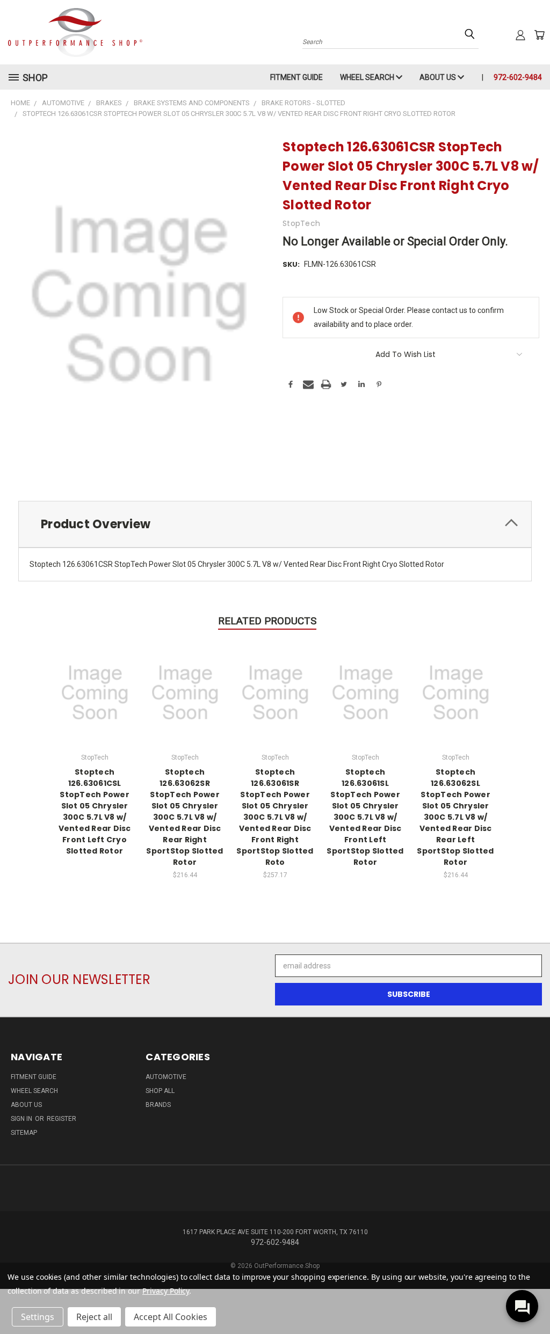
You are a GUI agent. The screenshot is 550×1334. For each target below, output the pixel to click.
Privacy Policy (165, 1291)
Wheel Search (368, 77)
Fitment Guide (296, 77)
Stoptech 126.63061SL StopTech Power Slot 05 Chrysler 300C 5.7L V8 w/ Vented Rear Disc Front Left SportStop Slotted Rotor (365, 817)
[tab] (275, 524)
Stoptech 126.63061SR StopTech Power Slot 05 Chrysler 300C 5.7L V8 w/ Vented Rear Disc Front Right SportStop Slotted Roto (274, 817)
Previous (533, 1300)
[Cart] (539, 35)
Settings (37, 1317)
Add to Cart (185, 691)
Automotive (166, 1077)
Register (61, 1118)
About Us (438, 77)
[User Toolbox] (520, 35)
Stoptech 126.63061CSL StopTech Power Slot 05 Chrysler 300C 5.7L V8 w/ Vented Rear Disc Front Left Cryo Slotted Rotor (95, 811)
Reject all (94, 1317)
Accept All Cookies (170, 1317)
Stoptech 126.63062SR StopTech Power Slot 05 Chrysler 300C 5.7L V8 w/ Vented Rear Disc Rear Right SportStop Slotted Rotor (184, 817)
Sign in (22, 1118)
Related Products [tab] (267, 621)
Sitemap (24, 1132)
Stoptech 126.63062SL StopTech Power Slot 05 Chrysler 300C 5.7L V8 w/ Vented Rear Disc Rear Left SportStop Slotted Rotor (455, 817)
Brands (158, 1105)
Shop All (160, 1091)
